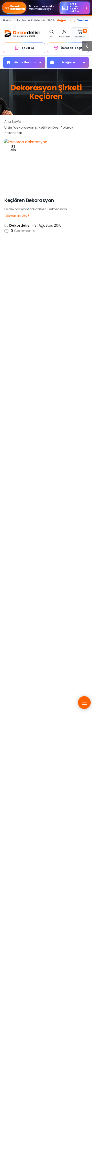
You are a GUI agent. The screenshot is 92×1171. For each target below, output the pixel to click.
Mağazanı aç (65, 20)
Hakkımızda (11, 20)
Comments (22, 230)
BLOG (51, 20)
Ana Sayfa (12, 121)
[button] (87, 46)
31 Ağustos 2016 (48, 225)
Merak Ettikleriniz (33, 20)
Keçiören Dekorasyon (29, 200)
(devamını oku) (16, 215)
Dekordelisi (19, 225)
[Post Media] (46, 165)
